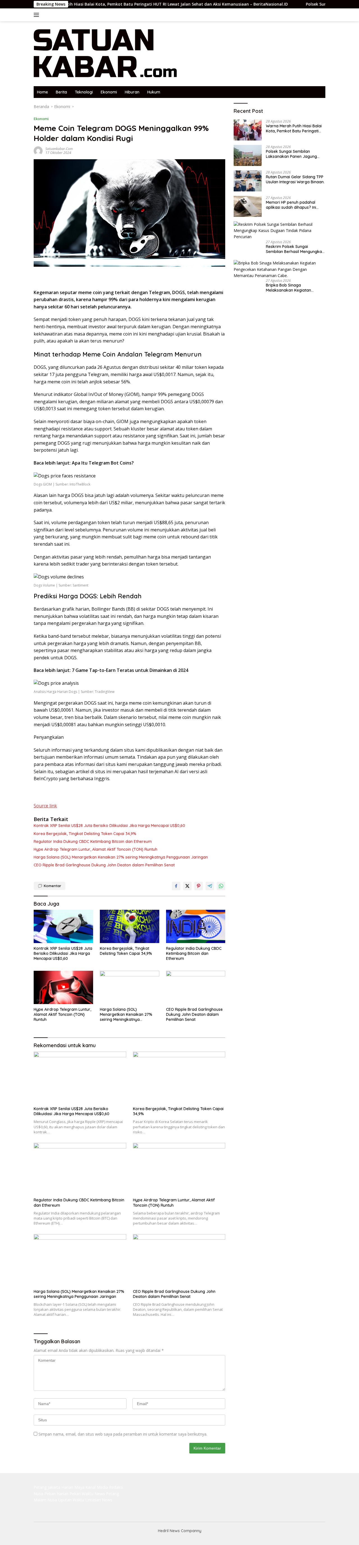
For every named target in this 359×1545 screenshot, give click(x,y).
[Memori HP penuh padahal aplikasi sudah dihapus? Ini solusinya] (248, 206)
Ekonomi (109, 92)
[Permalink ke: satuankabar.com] (38, 150)
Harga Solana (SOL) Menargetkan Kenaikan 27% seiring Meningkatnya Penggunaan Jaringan (121, 857)
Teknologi (84, 92)
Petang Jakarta (47, 1487)
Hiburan (132, 92)
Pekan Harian (56, 1493)
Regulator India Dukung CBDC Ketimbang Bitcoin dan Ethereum (93, 841)
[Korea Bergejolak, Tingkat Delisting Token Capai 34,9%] (129, 926)
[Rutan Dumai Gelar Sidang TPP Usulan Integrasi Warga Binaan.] (248, 180)
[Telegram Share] (210, 886)
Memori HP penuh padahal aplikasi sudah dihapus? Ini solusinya (291, 205)
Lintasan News (98, 1499)
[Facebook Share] (176, 886)
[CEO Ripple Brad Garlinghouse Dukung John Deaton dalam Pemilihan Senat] (195, 987)
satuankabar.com (59, 148)
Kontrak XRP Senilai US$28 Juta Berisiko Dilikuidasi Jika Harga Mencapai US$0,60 (109, 825)
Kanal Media (97, 1487)
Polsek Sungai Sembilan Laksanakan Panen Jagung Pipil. (299, 4)
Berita (61, 92)
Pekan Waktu (81, 1493)
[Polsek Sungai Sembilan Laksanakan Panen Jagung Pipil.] (248, 155)
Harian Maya (72, 1487)
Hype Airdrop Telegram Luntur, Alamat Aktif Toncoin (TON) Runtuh (95, 849)
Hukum (153, 92)
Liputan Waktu (71, 1499)
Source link (45, 806)
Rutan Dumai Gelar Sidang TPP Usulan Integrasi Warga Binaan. (295, 179)
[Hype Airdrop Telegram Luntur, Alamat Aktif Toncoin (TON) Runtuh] (63, 987)
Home (42, 92)
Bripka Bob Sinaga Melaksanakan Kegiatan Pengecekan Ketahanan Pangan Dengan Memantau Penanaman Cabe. (291, 288)
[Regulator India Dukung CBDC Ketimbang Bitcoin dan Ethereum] (195, 926)
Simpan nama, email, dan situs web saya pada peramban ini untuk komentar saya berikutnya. (122, 1434)
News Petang (107, 1493)
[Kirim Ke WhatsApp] (221, 886)
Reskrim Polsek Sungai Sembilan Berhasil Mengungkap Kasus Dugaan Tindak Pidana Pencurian (295, 249)
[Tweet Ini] (187, 886)
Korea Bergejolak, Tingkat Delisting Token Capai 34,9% (85, 833)
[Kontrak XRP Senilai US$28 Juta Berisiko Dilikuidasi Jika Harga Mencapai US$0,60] (63, 926)
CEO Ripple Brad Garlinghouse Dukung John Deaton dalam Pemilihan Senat (104, 865)
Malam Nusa (45, 1499)
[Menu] (37, 15)
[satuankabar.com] (105, 53)
